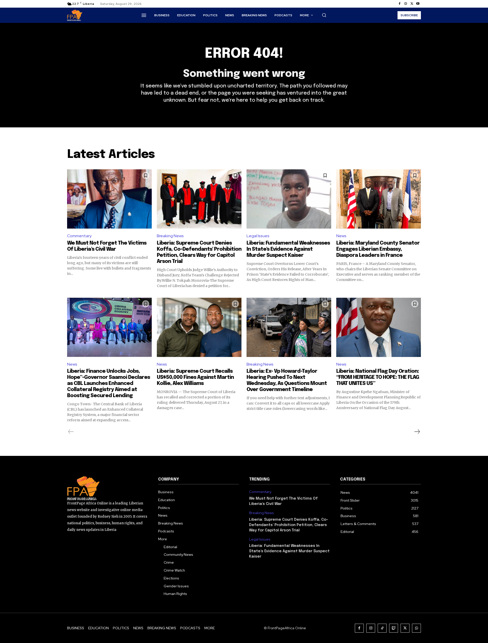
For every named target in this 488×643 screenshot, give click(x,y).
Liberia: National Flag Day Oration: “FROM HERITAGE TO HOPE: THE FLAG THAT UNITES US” (377, 377)
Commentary (79, 235)
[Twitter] (412, 4)
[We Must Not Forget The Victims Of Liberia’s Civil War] (109, 199)
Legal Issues (258, 235)
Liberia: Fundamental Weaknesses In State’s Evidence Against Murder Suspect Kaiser (288, 249)
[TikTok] (382, 628)
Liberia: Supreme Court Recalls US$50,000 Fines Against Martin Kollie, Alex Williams (195, 377)
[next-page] (417, 432)
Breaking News (170, 235)
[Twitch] (393, 628)
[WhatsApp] (416, 628)
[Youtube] (418, 4)
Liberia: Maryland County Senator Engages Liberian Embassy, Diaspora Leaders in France (378, 249)
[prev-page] (71, 432)
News (341, 235)
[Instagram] (406, 4)
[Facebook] (399, 4)
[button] (324, 15)
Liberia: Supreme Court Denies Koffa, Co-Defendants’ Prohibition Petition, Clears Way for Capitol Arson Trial (288, 525)
